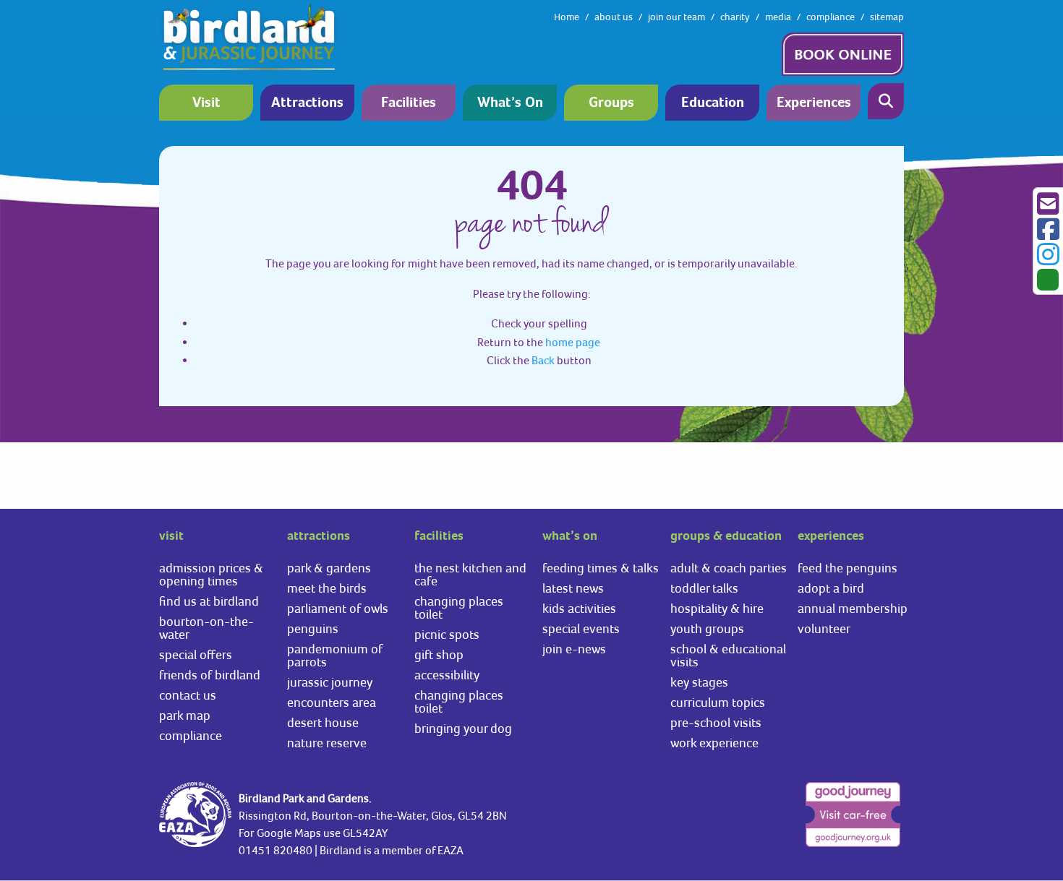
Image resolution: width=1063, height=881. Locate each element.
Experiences (814, 103)
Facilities (408, 103)
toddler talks (704, 588)
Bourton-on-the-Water (206, 628)
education (712, 103)
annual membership (853, 608)
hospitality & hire (717, 608)
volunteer (824, 628)
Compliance (190, 735)
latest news (573, 588)
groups (611, 103)
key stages (699, 681)
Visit (206, 103)
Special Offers (195, 654)
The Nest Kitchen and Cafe (470, 574)
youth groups (707, 628)
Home (566, 16)
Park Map (184, 715)
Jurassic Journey (329, 681)
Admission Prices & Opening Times (211, 574)
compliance (830, 16)
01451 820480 (275, 849)
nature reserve (327, 742)
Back (543, 359)
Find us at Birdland (209, 601)
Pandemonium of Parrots (335, 655)
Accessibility (446, 674)
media (778, 16)
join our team (676, 16)
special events (581, 628)
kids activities (579, 608)
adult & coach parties (728, 567)
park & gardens (329, 567)
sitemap (887, 16)
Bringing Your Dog (463, 728)
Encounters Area (331, 702)
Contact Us (187, 694)
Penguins (312, 628)
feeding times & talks (600, 567)
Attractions (307, 103)
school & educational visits (728, 655)
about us (613, 16)
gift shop (439, 654)
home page (572, 341)
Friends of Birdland (209, 674)
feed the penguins (847, 567)
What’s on (510, 103)
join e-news (574, 648)
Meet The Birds (327, 588)
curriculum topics (717, 702)
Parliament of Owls (337, 608)
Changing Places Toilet (458, 607)
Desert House (323, 722)
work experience (714, 742)
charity (735, 16)
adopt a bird (831, 588)
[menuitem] (209, 103)
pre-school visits (715, 722)
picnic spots (446, 634)
